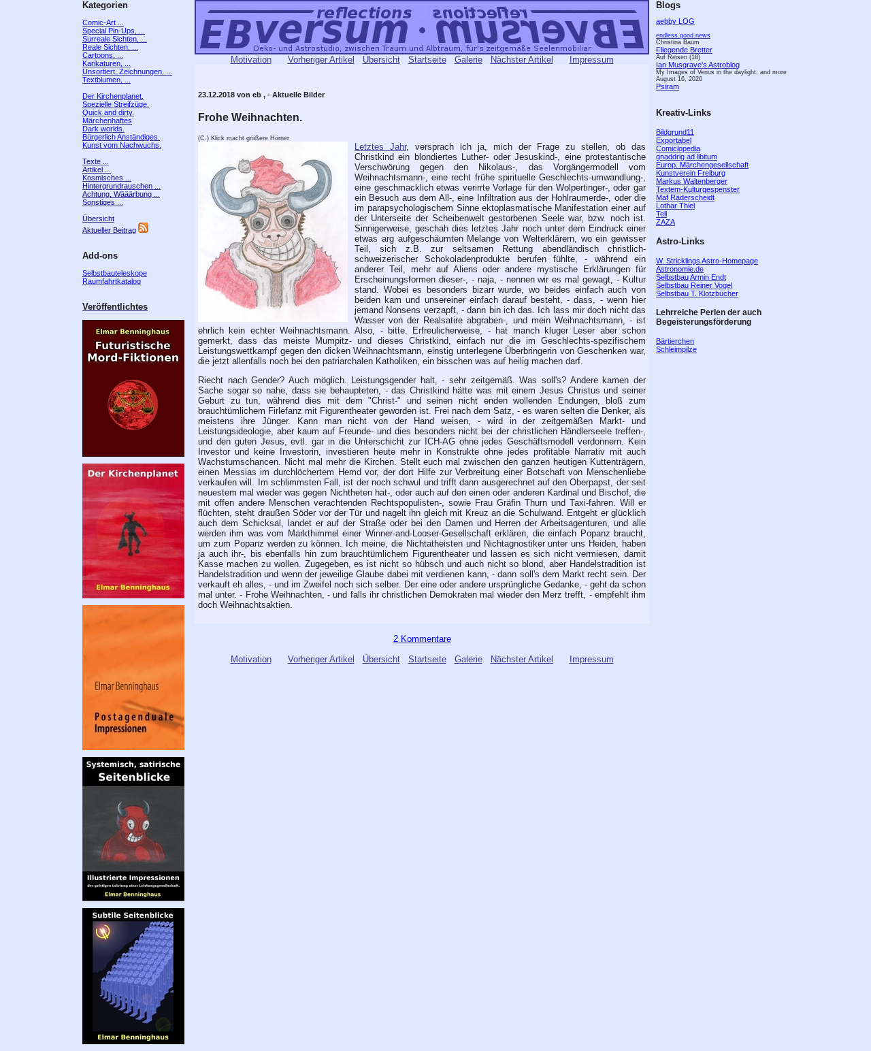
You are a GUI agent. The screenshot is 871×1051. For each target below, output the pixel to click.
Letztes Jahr (380, 147)
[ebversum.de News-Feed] (143, 230)
